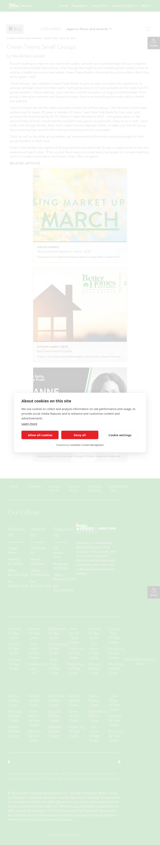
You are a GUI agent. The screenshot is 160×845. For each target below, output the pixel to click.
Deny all (80, 435)
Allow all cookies (40, 435)
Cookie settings (119, 435)
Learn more (29, 424)
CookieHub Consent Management (86, 444)
